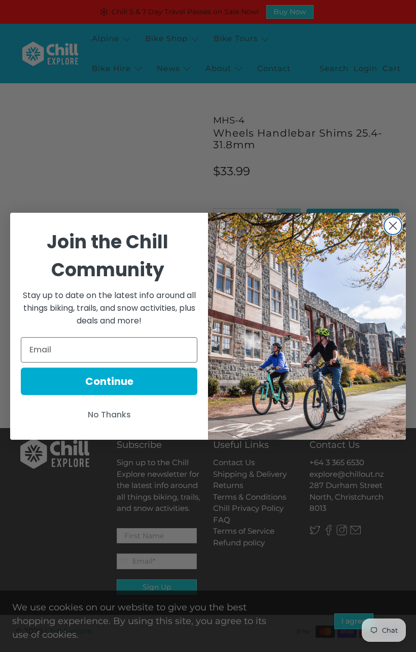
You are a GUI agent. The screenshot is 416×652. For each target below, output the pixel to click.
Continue (109, 381)
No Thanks (109, 414)
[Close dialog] (393, 226)
